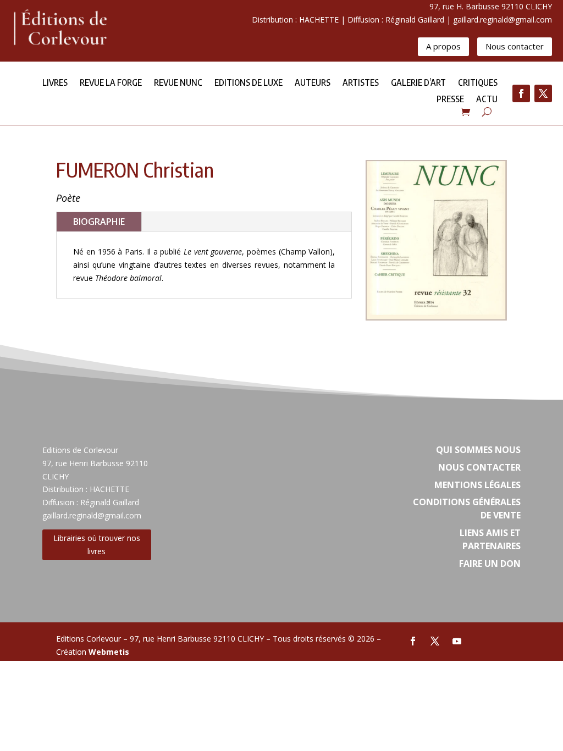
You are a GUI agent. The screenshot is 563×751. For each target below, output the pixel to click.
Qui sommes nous (478, 450)
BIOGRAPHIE (99, 222)
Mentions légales (477, 485)
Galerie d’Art (418, 83)
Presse (450, 99)
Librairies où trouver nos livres (96, 544)
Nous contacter (514, 46)
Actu (487, 99)
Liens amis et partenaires (490, 539)
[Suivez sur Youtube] (457, 641)
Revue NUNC (178, 83)
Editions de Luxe (248, 83)
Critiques (478, 83)
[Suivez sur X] (543, 93)
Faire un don (490, 563)
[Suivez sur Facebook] (521, 93)
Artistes (361, 83)
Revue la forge (111, 83)
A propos (443, 46)
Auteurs (312, 83)
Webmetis (109, 652)
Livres (55, 83)
